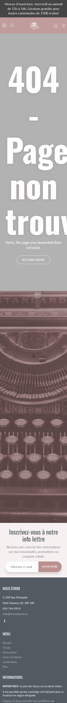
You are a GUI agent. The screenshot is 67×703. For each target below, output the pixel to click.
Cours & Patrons (12, 657)
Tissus (6, 647)
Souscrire (50, 566)
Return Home (33, 259)
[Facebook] (4, 621)
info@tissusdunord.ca (15, 613)
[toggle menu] (4, 25)
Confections (10, 662)
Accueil (7, 642)
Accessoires (10, 652)
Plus (5, 666)
